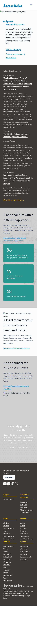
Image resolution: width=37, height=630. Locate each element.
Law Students (25, 551)
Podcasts (6, 533)
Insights (6, 526)
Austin (22, 523)
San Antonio (24, 536)
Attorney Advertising (17, 596)
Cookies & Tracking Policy (19, 591)
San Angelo (24, 533)
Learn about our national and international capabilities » (14, 239)
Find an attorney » (13, 49)
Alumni (5, 567)
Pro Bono (6, 564)
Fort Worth (24, 528)
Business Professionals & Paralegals (25, 557)
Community (7, 554)
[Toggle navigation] (31, 5)
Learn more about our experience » (16, 348)
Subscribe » (9, 477)
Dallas (22, 526)
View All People (8, 499)
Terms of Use (7, 591)
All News (6, 523)
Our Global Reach (26, 539)
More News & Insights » (13, 199)
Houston (23, 531)
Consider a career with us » (18, 447)
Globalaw (6, 570)
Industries (23, 507)
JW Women (7, 562)
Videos (5, 551)
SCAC (26, 596)
